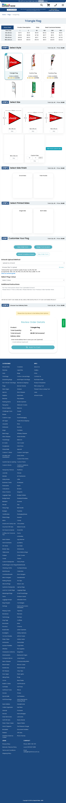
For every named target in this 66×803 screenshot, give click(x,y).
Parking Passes (6, 580)
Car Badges (20, 603)
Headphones (21, 704)
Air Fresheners (21, 476)
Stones (4, 693)
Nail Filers (19, 707)
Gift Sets (19, 732)
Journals (4, 473)
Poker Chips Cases (8, 723)
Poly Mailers (20, 398)
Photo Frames (21, 736)
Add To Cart (34, 347)
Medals (4, 476)
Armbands (5, 642)
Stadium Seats (21, 596)
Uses (35, 392)
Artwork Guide (38, 395)
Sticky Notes (6, 479)
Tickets (19, 558)
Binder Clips (5, 549)
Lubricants (20, 717)
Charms (19, 626)
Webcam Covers (22, 405)
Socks (19, 414)
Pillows (19, 690)
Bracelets (5, 729)
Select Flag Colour (8, 277)
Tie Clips (19, 580)
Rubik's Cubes (6, 683)
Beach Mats (5, 664)
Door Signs (5, 674)
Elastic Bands (21, 720)
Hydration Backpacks (8, 587)
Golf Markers (20, 696)
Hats (3, 373)
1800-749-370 (32, 744)
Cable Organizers (7, 707)
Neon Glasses (6, 661)
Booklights (5, 633)
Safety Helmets (21, 633)
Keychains (20, 395)
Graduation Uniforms (8, 652)
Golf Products (21, 683)
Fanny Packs (20, 561)
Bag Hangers (6, 603)
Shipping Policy (6, 753)
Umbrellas (20, 536)
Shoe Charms (6, 492)
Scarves (19, 501)
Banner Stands (21, 386)
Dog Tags (5, 620)
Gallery (36, 370)
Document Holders (22, 729)
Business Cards (7, 482)
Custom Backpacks (8, 561)
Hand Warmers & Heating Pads (22, 700)
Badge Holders (21, 495)
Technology (5, 617)
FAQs (35, 373)
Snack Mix (20, 530)
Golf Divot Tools (7, 690)
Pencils (4, 504)
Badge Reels (6, 498)
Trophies (19, 511)
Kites (18, 623)
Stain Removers (7, 717)
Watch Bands (21, 668)
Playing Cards (6, 611)
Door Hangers (21, 574)
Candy (19, 520)
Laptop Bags (21, 587)
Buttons (19, 427)
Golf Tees (20, 687)
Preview (64, 323)
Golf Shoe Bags (7, 699)
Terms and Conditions (8, 750)
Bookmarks (5, 630)
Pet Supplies (20, 649)
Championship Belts (23, 661)
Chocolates (20, 523)
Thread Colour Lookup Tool (42, 389)
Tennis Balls (20, 642)
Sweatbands (21, 577)
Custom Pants (21, 462)
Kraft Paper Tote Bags (23, 379)
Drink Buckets (6, 655)
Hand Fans (20, 446)
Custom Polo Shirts (22, 459)
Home (4, 14)
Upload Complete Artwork (26, 254)
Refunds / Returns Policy (9, 747)
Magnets (19, 492)
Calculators (5, 489)
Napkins (4, 395)
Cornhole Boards (7, 574)
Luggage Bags (21, 590)
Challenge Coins (7, 411)
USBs (18, 479)
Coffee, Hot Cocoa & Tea (8, 533)
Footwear (20, 710)
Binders (19, 489)
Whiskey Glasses (22, 433)
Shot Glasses (21, 392)
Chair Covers (21, 555)
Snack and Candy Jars (9, 523)
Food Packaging (22, 417)
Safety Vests (21, 639)
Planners (19, 614)
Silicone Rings (6, 584)
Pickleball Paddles (22, 498)
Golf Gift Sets (6, 720)
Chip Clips (20, 671)
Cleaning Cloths (7, 568)
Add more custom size (54, 149)
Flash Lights (20, 674)
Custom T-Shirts (7, 452)
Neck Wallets (6, 704)
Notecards (5, 485)
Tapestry (19, 611)
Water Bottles (21, 436)
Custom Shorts (6, 465)
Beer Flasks (20, 680)
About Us (37, 367)
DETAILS (46, 1)
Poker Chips (5, 639)
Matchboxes (6, 571)
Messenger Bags (7, 593)
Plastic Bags (5, 517)
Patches (4, 370)
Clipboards (5, 552)
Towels (19, 411)
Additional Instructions (10, 284)
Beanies (4, 398)
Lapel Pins (20, 370)
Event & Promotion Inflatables (22, 606)
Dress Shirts (20, 455)
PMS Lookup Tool (39, 386)
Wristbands (20, 549)
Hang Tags (5, 508)
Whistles (4, 649)
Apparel (19, 449)
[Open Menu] (62, 5)
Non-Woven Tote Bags (9, 383)
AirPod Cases (21, 636)
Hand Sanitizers (7, 542)
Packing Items (6, 402)
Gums (19, 533)
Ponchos (4, 626)
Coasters (20, 367)
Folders (4, 555)
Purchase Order (38, 379)
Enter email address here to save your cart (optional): (27, 339)
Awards (19, 517)
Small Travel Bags (22, 593)
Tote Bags (5, 376)
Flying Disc (5, 405)
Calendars (20, 571)
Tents (4, 596)
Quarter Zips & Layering (9, 462)
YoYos (4, 680)
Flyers (18, 485)
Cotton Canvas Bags (23, 376)
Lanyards (5, 424)
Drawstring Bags (7, 379)
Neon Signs (5, 389)
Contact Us (37, 376)
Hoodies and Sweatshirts (6, 456)
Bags (18, 373)
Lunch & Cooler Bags (8, 590)
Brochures (5, 623)
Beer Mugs (5, 433)
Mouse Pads (6, 367)
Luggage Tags (6, 495)
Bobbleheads (21, 565)
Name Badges (21, 713)
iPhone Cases (21, 664)
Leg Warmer (20, 539)
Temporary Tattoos (8, 470)
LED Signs (5, 421)
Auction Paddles (7, 645)
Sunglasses (5, 446)
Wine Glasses (6, 436)
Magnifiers (20, 652)
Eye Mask (19, 546)
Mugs (4, 430)
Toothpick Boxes (22, 568)
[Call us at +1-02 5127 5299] (55, 5)
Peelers (4, 732)
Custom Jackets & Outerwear (22, 465)
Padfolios (20, 470)
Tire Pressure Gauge (23, 726)
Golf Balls (5, 687)
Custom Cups (6, 417)
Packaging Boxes (22, 514)
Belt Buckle (20, 508)
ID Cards (4, 443)
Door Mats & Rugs (22, 552)
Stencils (4, 710)
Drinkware (5, 427)
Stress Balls (5, 449)
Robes (4, 414)
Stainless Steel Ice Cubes (7, 736)
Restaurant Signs (22, 655)
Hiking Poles (5, 677)
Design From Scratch (43, 247)
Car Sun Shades (7, 636)
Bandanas (5, 614)
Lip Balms (20, 542)
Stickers (19, 389)
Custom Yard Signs (22, 452)
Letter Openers (21, 630)
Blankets (4, 501)
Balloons (19, 440)
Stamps (19, 617)
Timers (19, 693)
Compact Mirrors (7, 658)
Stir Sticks (5, 546)
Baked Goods (21, 527)
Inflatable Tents (21, 599)
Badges (4, 511)
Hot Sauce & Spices (8, 530)
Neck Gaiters (6, 539)
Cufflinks (19, 620)
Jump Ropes (21, 658)
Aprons (4, 392)
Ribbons (19, 408)
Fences (4, 713)
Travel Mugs (5, 440)
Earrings (4, 606)
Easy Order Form (22, 247)
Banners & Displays (22, 383)
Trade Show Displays (23, 421)
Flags (9, 14)
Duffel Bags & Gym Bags (9, 565)
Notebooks (5, 668)
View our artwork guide (8, 273)
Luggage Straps (7, 599)
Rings (18, 677)
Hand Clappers (6, 726)
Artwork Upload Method (10, 259)
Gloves (19, 473)
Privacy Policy (6, 744)
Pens (18, 424)
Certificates (5, 514)
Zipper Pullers (21, 723)
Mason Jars (20, 584)
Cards (4, 558)
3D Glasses (5, 671)
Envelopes (20, 482)
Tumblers (20, 430)
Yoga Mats (20, 645)
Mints (3, 520)
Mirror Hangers (6, 577)
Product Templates (39, 383)
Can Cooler (20, 443)
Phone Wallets (6, 408)
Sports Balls (5, 696)
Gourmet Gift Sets (7, 527)
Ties (18, 504)
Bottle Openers (21, 402)
